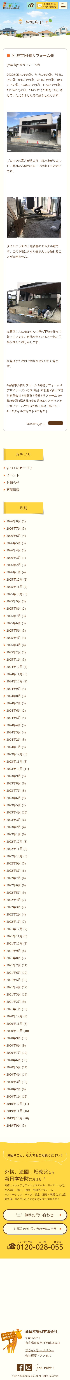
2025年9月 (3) (16, 601)
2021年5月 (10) (16, 980)
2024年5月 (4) (16, 718)
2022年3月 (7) (16, 907)
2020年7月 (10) (16, 1052)
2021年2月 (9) (16, 1001)
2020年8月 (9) (16, 1045)
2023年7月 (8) (16, 790)
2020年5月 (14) (16, 1067)
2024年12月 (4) (16, 667)
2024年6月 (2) (16, 710)
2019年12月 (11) (17, 1103)
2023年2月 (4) (16, 827)
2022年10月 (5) (16, 856)
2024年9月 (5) (16, 689)
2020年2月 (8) (16, 1089)
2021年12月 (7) (16, 929)
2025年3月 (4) (16, 645)
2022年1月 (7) (16, 921)
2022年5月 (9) (16, 892)
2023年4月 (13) (16, 812)
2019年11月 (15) (17, 1111)
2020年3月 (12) (16, 1082)
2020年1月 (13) (16, 1096)
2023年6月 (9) (16, 798)
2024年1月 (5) (16, 747)
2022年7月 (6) (16, 878)
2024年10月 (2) (16, 681)
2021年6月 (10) (16, 972)
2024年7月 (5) (16, 703)
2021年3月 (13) (16, 994)
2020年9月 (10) (16, 1038)
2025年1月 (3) (16, 659)
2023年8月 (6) (16, 783)
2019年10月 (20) (17, 1118)
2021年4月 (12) (16, 987)
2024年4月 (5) (16, 725)
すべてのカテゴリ (19, 468)
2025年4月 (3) (16, 638)
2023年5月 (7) (16, 805)
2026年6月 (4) (16, 536)
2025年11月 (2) (16, 587)
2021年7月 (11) (16, 965)
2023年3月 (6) (16, 820)
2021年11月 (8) (16, 936)
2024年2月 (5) (16, 739)
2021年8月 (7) (16, 958)
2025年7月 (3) (16, 616)
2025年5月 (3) (16, 630)
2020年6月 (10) (16, 1060)
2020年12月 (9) (16, 1016)
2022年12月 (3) (16, 841)
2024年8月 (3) (16, 696)
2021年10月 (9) (16, 943)
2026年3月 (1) (16, 557)
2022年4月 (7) (16, 900)
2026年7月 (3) (16, 528)
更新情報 (12, 490)
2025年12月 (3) (16, 579)
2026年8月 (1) (16, 521)
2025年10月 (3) (16, 594)
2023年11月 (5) (16, 761)
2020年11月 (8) (16, 1023)
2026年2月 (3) (16, 565)
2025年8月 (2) (16, 608)
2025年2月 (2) (16, 652)
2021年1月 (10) (16, 1009)
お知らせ (12, 482)
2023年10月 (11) (17, 769)
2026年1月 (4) (16, 572)
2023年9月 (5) (16, 776)
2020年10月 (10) (17, 1031)
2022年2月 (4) (16, 914)
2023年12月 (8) (16, 754)
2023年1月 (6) (16, 834)
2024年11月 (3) (16, 674)
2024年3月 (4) (16, 732)
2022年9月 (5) (16, 863)
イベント (12, 475)
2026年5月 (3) (16, 543)
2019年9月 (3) (16, 1125)
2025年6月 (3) (16, 623)
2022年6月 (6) (16, 885)
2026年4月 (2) (16, 550)
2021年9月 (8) (16, 951)
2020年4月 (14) (16, 1074)
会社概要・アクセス (38, 1355)
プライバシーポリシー (39, 1350)
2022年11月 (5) (16, 849)
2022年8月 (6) (16, 870)
